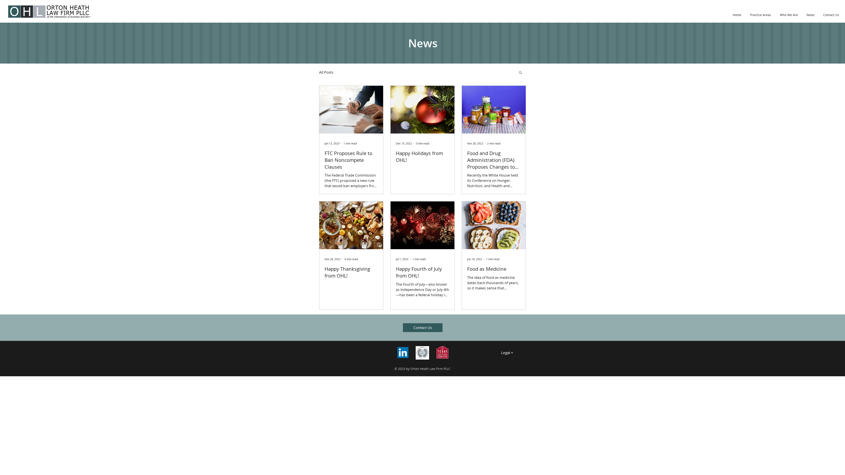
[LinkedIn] (402, 352)
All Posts (326, 72)
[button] (520, 73)
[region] (514, 353)
